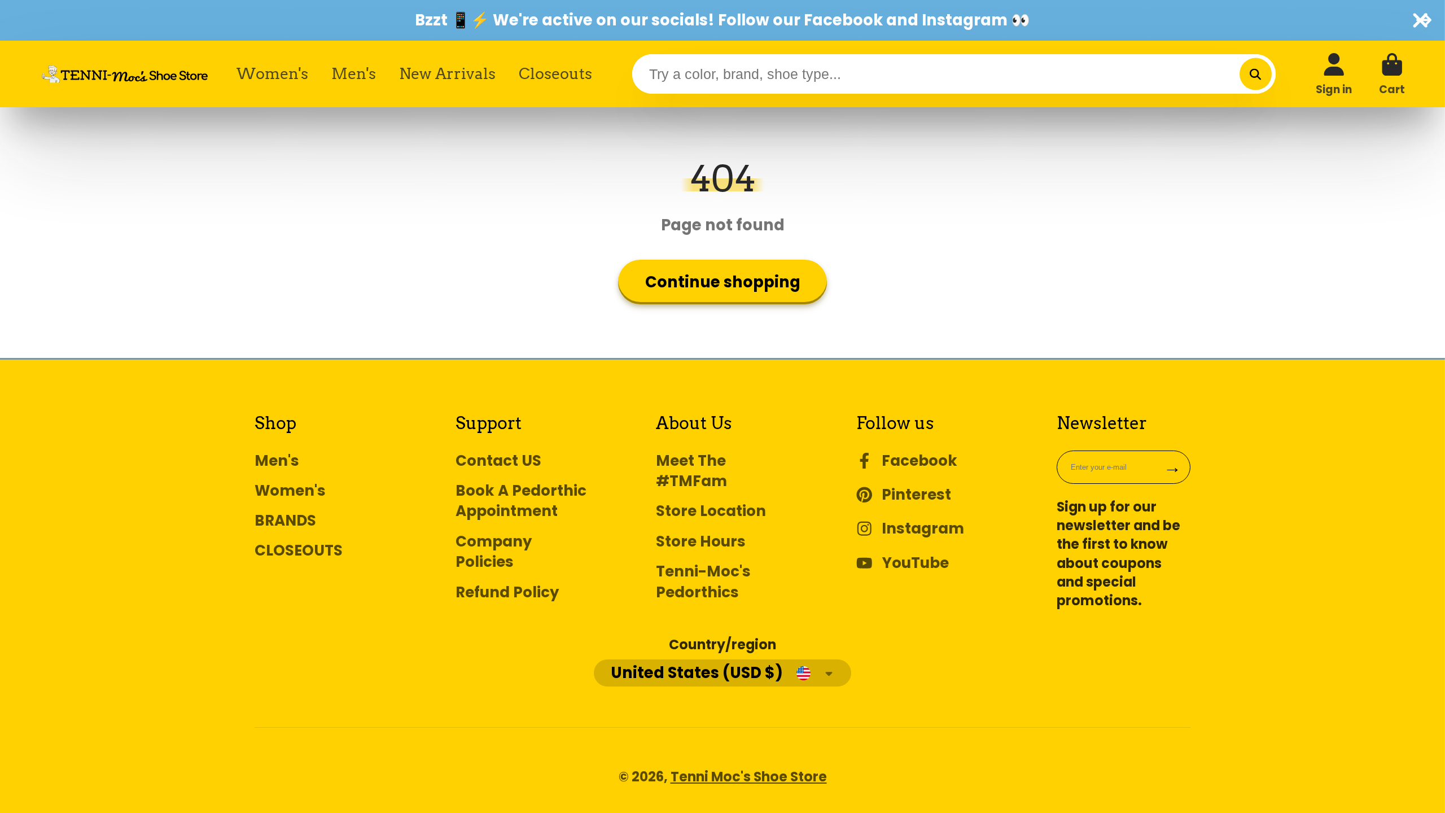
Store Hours (701, 541)
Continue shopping (722, 282)
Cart (1392, 74)
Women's (272, 73)
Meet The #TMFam (691, 471)
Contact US (498, 461)
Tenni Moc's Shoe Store (749, 776)
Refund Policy (507, 592)
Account (1334, 74)
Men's (353, 73)
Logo (124, 74)
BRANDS (285, 520)
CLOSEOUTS (299, 550)
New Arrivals (447, 73)
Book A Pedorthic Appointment (521, 501)
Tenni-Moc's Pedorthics (703, 581)
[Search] (1256, 74)
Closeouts (555, 73)
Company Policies (494, 551)
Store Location (711, 511)
